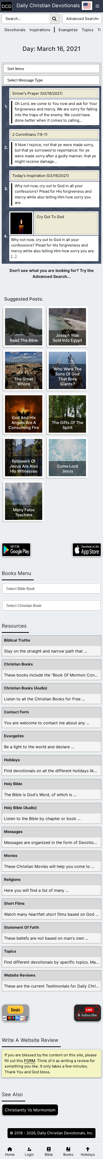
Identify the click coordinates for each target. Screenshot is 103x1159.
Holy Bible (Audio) (20, 807)
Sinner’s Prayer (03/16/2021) (37, 93)
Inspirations (40, 29)
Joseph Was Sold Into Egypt (67, 338)
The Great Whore (23, 381)
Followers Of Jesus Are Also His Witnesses (24, 466)
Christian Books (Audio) (25, 688)
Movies (10, 855)
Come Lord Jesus (67, 469)
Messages (13, 831)
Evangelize (68, 29)
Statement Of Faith (21, 927)
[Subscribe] (87, 1013)
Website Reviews (19, 975)
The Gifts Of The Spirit (67, 425)
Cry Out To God (50, 216)
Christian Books (18, 664)
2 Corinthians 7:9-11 (30, 134)
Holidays (12, 759)
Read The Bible (24, 340)
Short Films (14, 903)
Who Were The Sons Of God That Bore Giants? (68, 376)
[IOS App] (86, 550)
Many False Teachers (23, 512)
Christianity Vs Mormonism (30, 1109)
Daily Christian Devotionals (48, 5)
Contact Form (16, 712)
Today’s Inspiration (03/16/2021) (40, 175)
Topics (88, 29)
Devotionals (15, 29)
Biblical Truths (17, 640)
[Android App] (16, 550)
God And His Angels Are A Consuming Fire (23, 422)
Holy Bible (13, 783)
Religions (12, 879)
